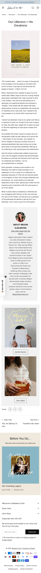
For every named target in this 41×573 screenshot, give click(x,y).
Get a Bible (20, 400)
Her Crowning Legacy (11, 486)
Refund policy (7, 568)
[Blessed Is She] (15, 7)
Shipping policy (12, 571)
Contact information (25, 571)
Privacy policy (18, 568)
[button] (2, 286)
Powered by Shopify (27, 550)
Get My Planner (20, 352)
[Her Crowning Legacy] (20, 465)
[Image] (20, 328)
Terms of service (30, 568)
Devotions (12, 14)
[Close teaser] (6, 277)
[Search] (32, 7)
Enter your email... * (10, 534)
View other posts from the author (20, 232)
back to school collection (27, 2)
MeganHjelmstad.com (20, 294)
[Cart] (38, 7)
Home (4, 14)
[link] (10, 409)
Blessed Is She (16, 550)
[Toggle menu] (3, 7)
